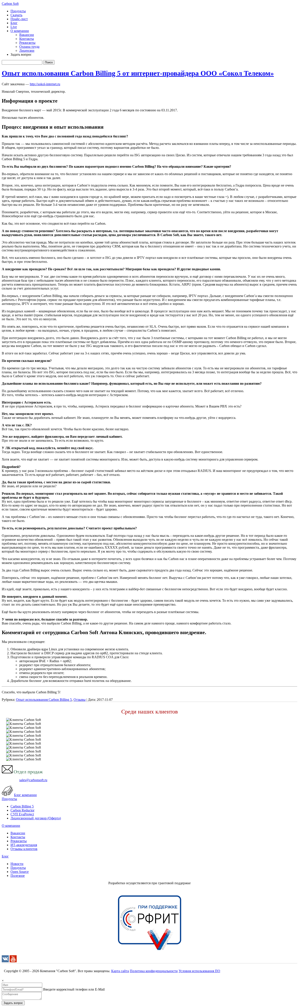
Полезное (18, 875)
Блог (14, 23)
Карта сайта (120, 971)
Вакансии (26, 35)
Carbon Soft (10, 3)
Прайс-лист (19, 19)
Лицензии (26, 50)
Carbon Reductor (22, 810)
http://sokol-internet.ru (45, 84)
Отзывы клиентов (24, 849)
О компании (20, 31)
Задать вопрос (13, 1003)
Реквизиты (27, 42)
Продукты (18, 11)
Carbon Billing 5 (22, 806)
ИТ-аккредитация (24, 845)
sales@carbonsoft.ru (33, 780)
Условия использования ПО (199, 971)
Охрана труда (29, 46)
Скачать (16, 15)
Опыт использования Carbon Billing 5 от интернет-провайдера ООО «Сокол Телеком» (138, 73)
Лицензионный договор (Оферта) (36, 818)
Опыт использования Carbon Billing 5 (44, 699)
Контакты (26, 39)
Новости (17, 864)
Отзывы (80, 699)
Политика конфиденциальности (154, 971)
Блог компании (25, 795)
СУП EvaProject (22, 814)
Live (14, 27)
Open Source (20, 872)
